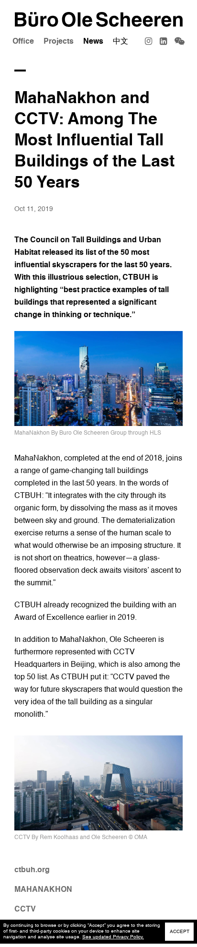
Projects (59, 41)
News (93, 41)
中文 (120, 41)
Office (23, 41)
